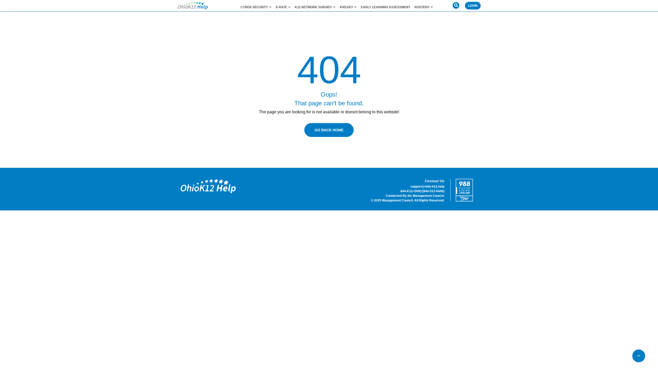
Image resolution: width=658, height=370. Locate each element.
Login (473, 5)
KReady (346, 7)
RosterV (422, 7)
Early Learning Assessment (385, 7)
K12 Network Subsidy (313, 7)
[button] (456, 5)
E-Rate (281, 7)
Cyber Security (254, 7)
